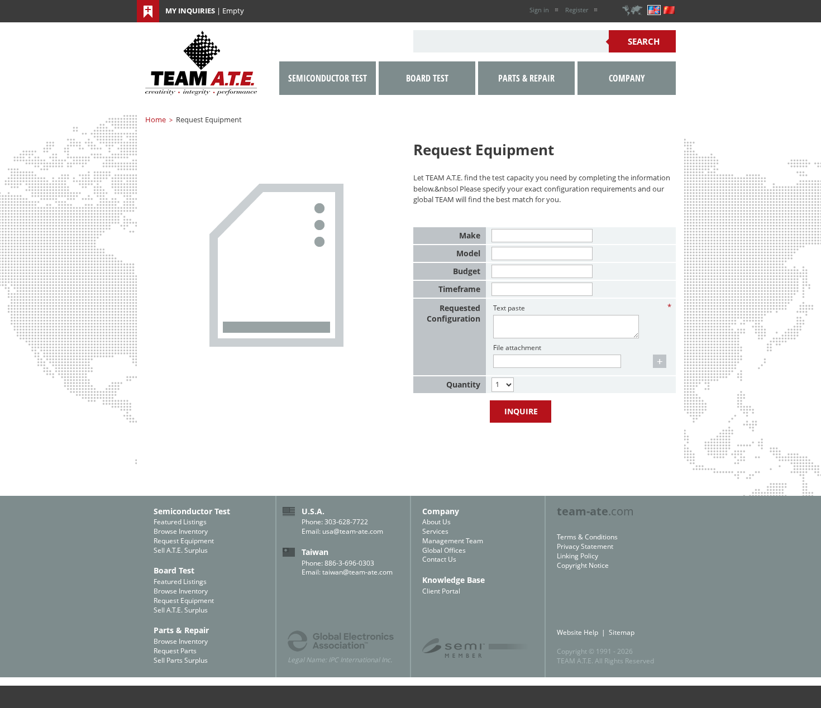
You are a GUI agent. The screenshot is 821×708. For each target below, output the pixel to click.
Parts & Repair (526, 78)
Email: (312, 531)
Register (576, 10)
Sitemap (621, 632)
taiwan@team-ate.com (357, 572)
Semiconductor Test (327, 78)
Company (627, 78)
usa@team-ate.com (352, 531)
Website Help (577, 632)
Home (155, 119)
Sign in (539, 10)
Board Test (427, 78)
